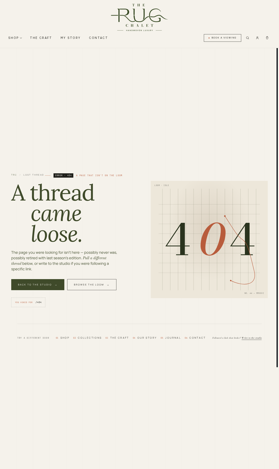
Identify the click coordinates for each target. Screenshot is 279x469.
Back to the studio (35, 284)
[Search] (247, 37)
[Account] (257, 37)
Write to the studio (252, 337)
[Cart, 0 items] (267, 37)
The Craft (41, 38)
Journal (171, 337)
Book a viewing (224, 37)
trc (14, 174)
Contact (98, 38)
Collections (87, 337)
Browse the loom (89, 284)
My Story (71, 38)
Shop (13, 38)
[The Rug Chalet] (139, 17)
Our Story (145, 337)
